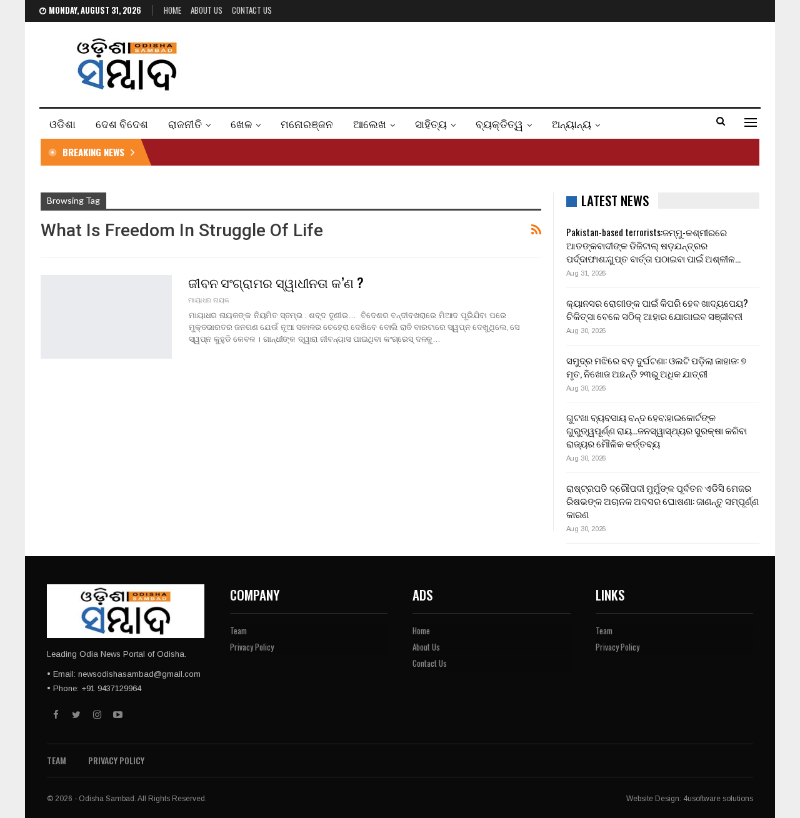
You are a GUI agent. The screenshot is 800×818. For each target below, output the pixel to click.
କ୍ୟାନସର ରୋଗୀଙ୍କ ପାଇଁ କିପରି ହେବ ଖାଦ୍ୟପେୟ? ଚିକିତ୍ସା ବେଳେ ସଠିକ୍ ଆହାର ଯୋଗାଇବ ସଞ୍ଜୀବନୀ (657, 309)
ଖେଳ (241, 123)
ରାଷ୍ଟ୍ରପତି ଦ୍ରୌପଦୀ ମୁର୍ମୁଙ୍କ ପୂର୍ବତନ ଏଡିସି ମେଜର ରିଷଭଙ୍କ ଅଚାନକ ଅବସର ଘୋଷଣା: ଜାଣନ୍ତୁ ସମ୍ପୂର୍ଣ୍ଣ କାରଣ (662, 501)
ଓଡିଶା (62, 123)
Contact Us (252, 10)
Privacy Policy (252, 647)
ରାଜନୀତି (185, 123)
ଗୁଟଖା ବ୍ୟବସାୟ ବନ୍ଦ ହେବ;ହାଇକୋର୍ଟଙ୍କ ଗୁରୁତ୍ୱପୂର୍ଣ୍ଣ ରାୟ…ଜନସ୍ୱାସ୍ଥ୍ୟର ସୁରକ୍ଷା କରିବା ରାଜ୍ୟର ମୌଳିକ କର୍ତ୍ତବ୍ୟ (656, 430)
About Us (206, 10)
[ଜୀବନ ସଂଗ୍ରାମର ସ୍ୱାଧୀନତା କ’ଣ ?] (106, 317)
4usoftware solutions (718, 798)
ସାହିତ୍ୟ (431, 123)
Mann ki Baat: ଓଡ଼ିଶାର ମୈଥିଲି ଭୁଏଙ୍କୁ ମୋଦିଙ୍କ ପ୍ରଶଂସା (271, 152)
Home (172, 10)
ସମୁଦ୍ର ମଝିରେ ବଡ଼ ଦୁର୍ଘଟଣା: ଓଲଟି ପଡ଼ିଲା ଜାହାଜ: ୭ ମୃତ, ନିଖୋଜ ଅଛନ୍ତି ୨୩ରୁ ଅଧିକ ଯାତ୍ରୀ (656, 366)
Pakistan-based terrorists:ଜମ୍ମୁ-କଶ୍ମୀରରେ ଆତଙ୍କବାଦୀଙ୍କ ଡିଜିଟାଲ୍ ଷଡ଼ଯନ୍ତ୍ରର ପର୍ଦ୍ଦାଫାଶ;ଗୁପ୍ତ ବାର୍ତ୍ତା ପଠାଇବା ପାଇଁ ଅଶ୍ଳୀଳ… (653, 245)
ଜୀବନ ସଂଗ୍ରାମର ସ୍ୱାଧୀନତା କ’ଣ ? (276, 282)
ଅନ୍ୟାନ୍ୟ (571, 123)
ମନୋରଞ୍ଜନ (307, 123)
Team (238, 630)
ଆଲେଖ (369, 123)
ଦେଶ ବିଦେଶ (122, 123)
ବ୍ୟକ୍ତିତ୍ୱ (499, 123)
